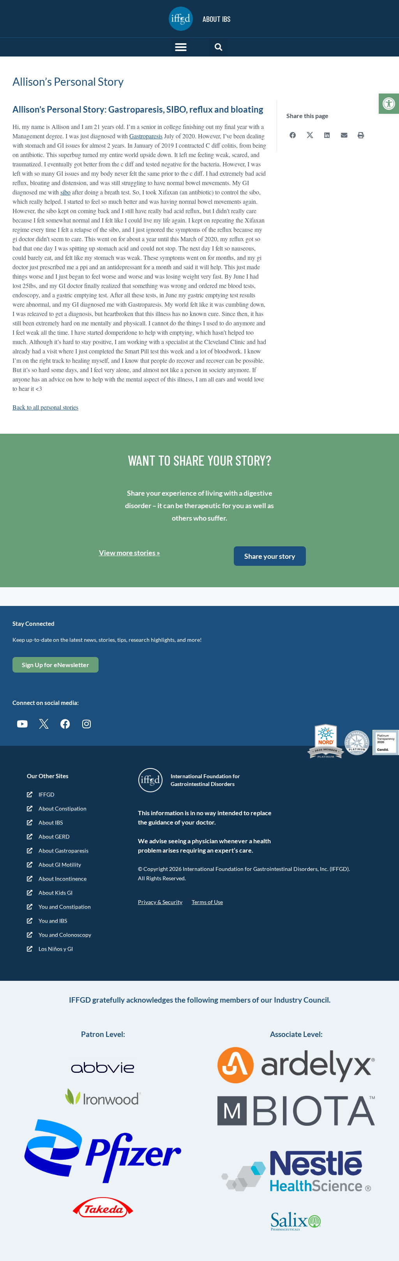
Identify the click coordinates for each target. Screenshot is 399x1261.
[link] (389, 104)
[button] (180, 47)
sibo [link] (65, 192)
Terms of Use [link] (207, 902)
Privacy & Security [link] (160, 902)
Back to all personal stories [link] (45, 407)
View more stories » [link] (129, 552)
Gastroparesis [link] (145, 136)
